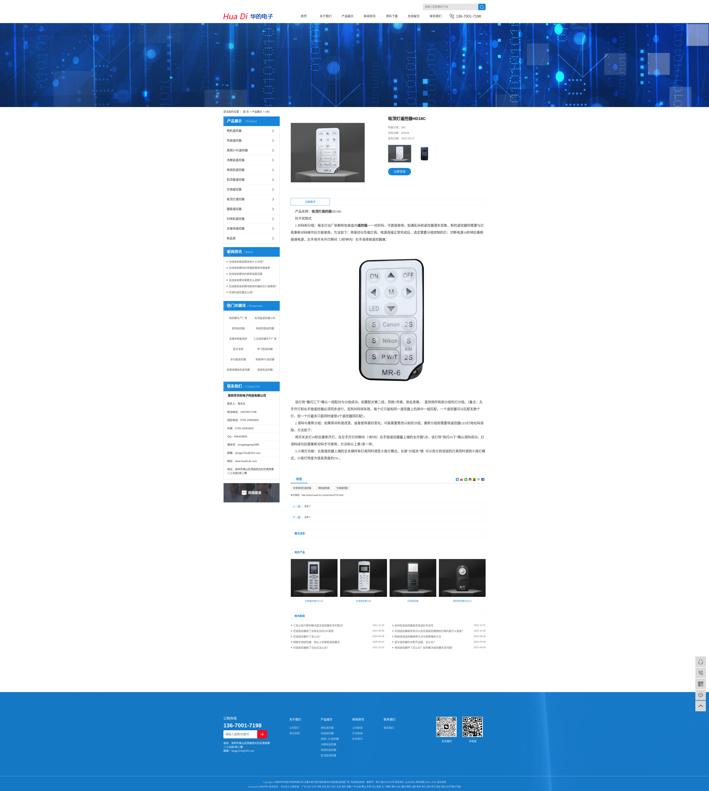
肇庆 (388, 786)
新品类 (231, 238)
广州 (354, 786)
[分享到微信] (465, 479)
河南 (319, 786)
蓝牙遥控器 (320, 782)
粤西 (418, 786)
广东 (304, 786)
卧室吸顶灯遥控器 (302, 488)
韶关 (438, 786)
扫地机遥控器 (235, 218)
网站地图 (420, 782)
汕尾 (413, 786)
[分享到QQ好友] (470, 479)
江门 (383, 786)
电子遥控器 (332, 782)
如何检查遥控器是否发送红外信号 (414, 625)
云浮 (448, 786)
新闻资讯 (370, 16)
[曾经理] (700, 661)
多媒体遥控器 (235, 228)
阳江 (433, 786)
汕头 (398, 786)
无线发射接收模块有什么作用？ (247, 261)
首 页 (246, 111)
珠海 (378, 786)
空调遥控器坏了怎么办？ (307, 636)
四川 (334, 786)
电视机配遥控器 (265, 328)
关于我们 (326, 16)
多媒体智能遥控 (238, 338)
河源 (458, 786)
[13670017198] (700, 673)
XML (434, 782)
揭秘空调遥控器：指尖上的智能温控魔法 (316, 642)
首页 (304, 16)
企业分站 (409, 782)
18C (267, 111)
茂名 (428, 786)
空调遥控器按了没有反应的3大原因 (313, 631)
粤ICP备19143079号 (385, 782)
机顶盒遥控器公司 (265, 318)
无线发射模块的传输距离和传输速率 (249, 267)
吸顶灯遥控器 (235, 199)
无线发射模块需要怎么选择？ (245, 280)
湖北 (344, 786)
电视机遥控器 (235, 169)
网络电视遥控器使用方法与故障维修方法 (418, 636)
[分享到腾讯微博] (478, 479)
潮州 (403, 786)
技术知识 (357, 738)
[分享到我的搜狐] (474, 479)
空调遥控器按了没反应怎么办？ (311, 647)
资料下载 (392, 16)
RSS (428, 782)
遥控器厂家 (344, 782)
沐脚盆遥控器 (235, 160)
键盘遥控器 (234, 209)
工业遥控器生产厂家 (265, 338)
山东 (309, 786)
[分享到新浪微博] (461, 479)
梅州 (453, 786)
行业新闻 (357, 733)
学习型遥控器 (265, 349)
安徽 (349, 786)
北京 (339, 786)
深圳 (359, 786)
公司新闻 (357, 727)
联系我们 (436, 16)
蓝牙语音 (238, 349)
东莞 (369, 786)
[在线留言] (700, 695)
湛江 (423, 786)
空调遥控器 (234, 189)
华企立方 (285, 786)
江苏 (314, 786)
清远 (443, 786)
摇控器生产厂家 (238, 318)
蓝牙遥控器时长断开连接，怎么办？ (415, 642)
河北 (324, 786)
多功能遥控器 (238, 359)
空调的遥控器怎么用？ (242, 292)
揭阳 (408, 786)
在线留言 (414, 16)
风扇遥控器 (234, 140)
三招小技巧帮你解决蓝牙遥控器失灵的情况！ (319, 625)
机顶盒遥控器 (235, 179)
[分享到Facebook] (482, 479)
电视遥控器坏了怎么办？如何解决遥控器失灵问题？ (424, 647)
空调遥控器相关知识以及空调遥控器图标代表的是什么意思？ (429, 631)
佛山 (364, 786)
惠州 (393, 786)
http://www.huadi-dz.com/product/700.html (322, 495)
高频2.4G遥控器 (237, 150)
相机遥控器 (234, 130)
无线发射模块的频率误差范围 (245, 273)
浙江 (329, 786)
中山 (373, 786)
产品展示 (348, 16)
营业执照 (294, 733)
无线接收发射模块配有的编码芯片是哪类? (253, 286)
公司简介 (294, 727)
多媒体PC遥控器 (264, 359)
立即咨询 (399, 171)
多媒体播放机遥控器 (238, 369)
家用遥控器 (238, 328)
